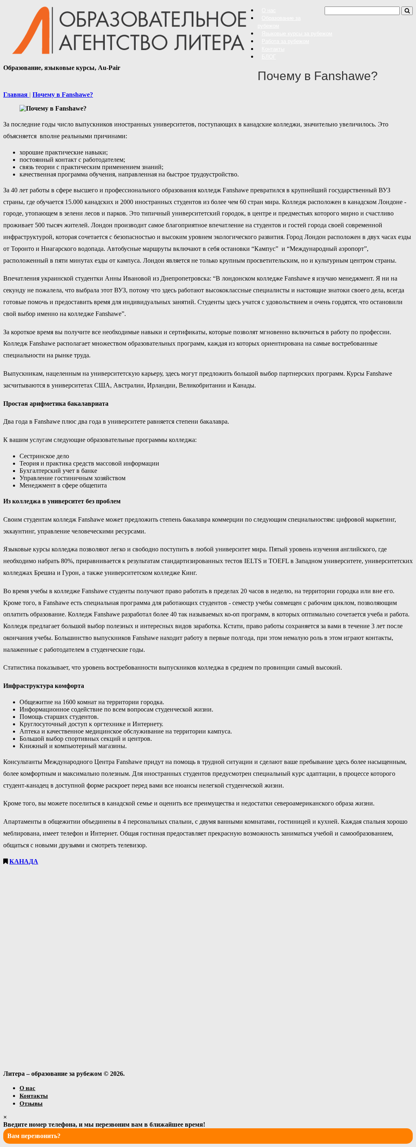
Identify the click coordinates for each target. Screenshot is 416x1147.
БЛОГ (269, 57)
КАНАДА (23, 861)
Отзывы (31, 1103)
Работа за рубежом (285, 41)
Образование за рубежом (279, 22)
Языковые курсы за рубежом (297, 33)
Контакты (273, 49)
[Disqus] (208, 967)
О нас (269, 10)
